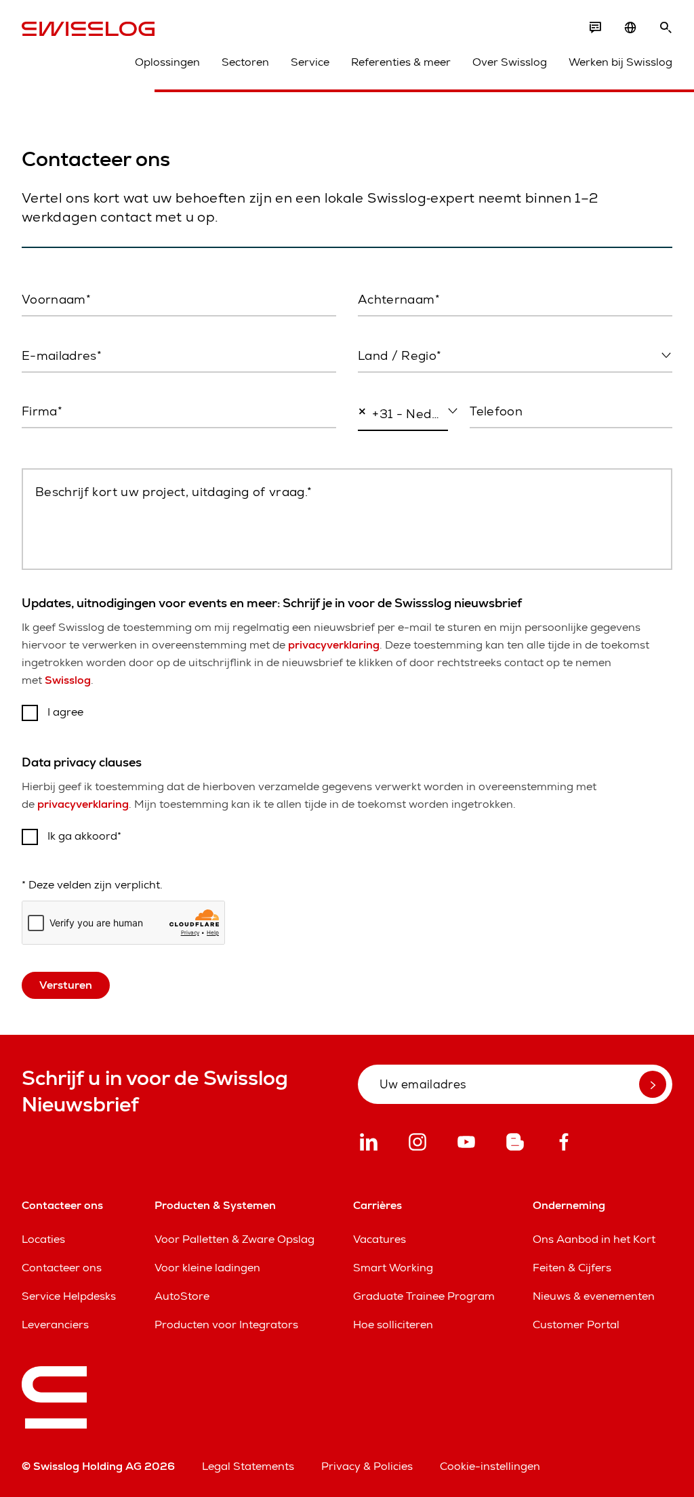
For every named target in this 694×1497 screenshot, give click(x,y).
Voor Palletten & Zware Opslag (234, 1239)
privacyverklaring (334, 645)
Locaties (43, 1239)
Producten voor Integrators (226, 1324)
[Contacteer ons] (595, 27)
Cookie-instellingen (490, 1466)
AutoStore (182, 1296)
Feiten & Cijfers (572, 1267)
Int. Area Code (389, 443)
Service (310, 62)
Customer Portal (576, 1324)
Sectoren (245, 62)
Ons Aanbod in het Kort (594, 1239)
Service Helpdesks (69, 1296)
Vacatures (379, 1239)
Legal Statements (248, 1466)
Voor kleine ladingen (207, 1267)
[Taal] (630, 27)
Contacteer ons (62, 1267)
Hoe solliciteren (393, 1324)
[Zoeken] (665, 27)
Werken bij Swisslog (620, 62)
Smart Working (393, 1267)
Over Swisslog (509, 62)
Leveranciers (55, 1324)
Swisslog (68, 680)
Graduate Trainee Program (424, 1296)
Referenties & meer (401, 62)
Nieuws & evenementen (594, 1296)
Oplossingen (167, 62)
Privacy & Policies (367, 1466)
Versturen (65, 985)
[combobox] (515, 356)
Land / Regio (388, 384)
